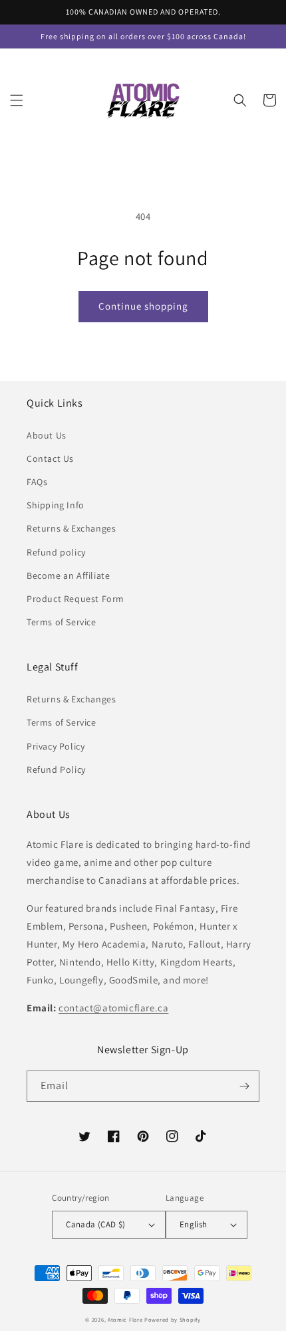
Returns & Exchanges (71, 528)
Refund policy (56, 552)
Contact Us (50, 458)
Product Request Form (75, 599)
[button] (16, 100)
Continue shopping (143, 306)
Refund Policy (56, 769)
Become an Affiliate (68, 575)
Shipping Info (55, 505)
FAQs (37, 482)
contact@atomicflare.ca (113, 1007)
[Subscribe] (244, 1086)
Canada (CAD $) (96, 1224)
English (194, 1224)
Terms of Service (61, 622)
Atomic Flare (125, 1319)
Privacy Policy (55, 746)
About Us (47, 435)
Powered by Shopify (172, 1319)
